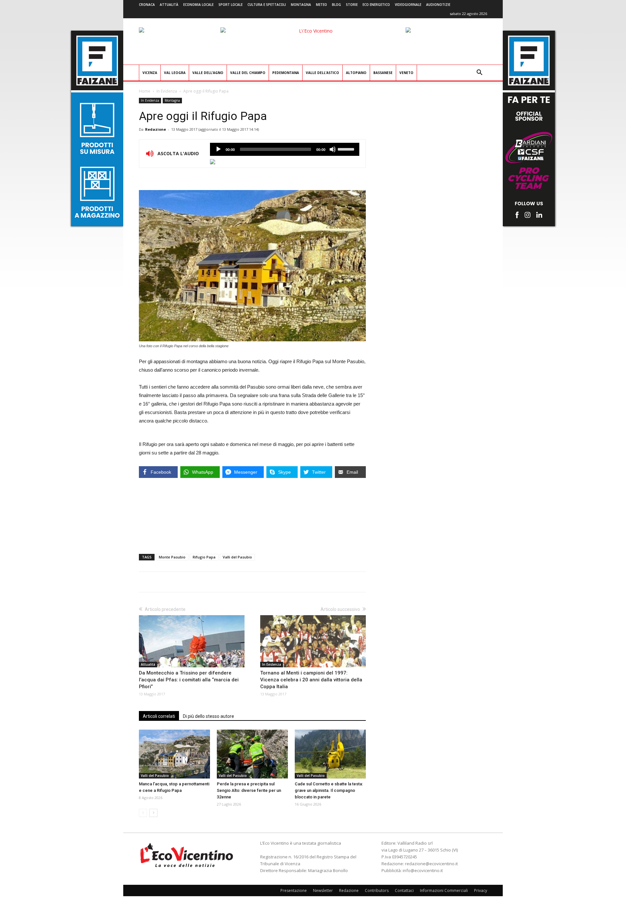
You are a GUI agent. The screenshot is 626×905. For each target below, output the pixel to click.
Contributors (377, 890)
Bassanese (383, 72)
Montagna (301, 4)
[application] (284, 149)
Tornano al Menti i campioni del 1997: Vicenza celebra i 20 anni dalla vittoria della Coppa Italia (311, 680)
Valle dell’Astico (322, 72)
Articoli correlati (159, 716)
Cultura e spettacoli (266, 4)
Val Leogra (175, 72)
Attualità (169, 4)
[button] (479, 73)
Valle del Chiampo (247, 72)
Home (144, 91)
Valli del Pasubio (237, 557)
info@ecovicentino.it (423, 870)
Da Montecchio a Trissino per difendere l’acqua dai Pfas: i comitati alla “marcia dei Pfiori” (189, 680)
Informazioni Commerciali (444, 890)
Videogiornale (408, 4)
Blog (336, 4)
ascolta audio (218, 149)
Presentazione (293, 890)
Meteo (321, 4)
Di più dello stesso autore (208, 716)
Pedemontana (285, 72)
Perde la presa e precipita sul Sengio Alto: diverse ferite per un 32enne (249, 790)
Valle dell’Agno (207, 72)
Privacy (480, 890)
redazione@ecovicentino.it (431, 864)
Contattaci (404, 890)
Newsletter (323, 890)
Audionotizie (438, 4)
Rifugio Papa (204, 557)
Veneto (406, 72)
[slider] (347, 149)
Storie (352, 4)
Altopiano (356, 72)
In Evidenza (166, 91)
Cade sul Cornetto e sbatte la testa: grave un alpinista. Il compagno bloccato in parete (329, 790)
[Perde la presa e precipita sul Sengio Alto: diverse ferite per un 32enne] (252, 754)
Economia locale (198, 4)
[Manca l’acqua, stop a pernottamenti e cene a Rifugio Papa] (174, 754)
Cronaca (147, 4)
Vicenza (149, 72)
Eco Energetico (376, 4)
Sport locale (230, 4)
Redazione (155, 129)
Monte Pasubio (172, 557)
